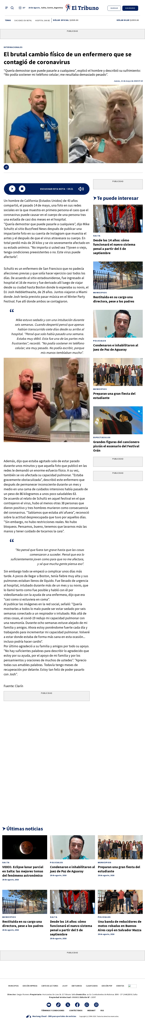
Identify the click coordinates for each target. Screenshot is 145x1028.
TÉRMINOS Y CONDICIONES (52, 1010)
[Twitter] (68, 1004)
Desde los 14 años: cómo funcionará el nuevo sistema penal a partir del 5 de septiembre (114, 246)
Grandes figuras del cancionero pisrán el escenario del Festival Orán (116, 446)
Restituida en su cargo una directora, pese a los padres (113, 299)
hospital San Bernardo (41, 20)
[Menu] (6, 7)
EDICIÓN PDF (107, 986)
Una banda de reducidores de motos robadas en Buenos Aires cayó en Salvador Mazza (119, 925)
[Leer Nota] (12, 189)
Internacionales (13, 47)
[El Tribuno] (82, 7)
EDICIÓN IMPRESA (30, 986)
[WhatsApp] (87, 1004)
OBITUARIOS (77, 986)
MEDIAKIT (91, 1010)
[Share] (6, 167)
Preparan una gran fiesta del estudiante (114, 395)
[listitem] (22, 7)
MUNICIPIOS (13, 986)
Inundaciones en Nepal (15, 20)
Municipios (100, 292)
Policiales (99, 340)
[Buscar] (12, 7)
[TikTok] (58, 1004)
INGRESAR (114, 8)
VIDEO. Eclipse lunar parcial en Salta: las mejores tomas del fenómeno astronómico (22, 871)
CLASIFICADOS (92, 986)
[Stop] (22, 189)
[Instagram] (96, 1004)
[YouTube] (49, 1004)
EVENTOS (120, 986)
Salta (97, 235)
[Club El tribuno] (132, 986)
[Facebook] (77, 1004)
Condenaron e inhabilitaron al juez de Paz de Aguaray (115, 347)
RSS (102, 1010)
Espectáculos (102, 437)
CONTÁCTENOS (75, 1010)
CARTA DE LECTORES (49, 986)
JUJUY (64, 986)
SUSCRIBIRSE (130, 8)
